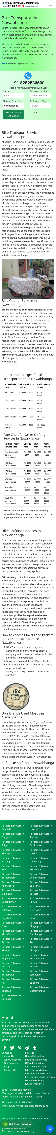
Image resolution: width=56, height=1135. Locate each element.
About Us (9, 1056)
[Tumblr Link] (35, 1048)
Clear (34, 112)
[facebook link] (5, 1048)
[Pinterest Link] (20, 1048)
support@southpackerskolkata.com (28, 1105)
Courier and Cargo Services (39, 1077)
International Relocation (38, 1073)
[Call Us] (50, 1129)
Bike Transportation (36, 1070)
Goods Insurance (34, 1083)
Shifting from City (12, 101)
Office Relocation (34, 1063)
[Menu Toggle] (50, 4)
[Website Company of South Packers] (18, 1131)
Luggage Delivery (34, 1080)
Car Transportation (35, 1066)
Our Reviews (11, 1063)
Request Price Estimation (13, 114)
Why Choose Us (12, 1059)
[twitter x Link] (12, 1048)
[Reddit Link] (27, 1048)
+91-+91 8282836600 (21, 1102)
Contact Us (10, 1070)
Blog (6, 1066)
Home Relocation (34, 1056)
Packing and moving (36, 1059)
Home (4, 63)
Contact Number (39, 91)
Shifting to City (38, 101)
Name (6, 91)
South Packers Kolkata (28, 1118)
